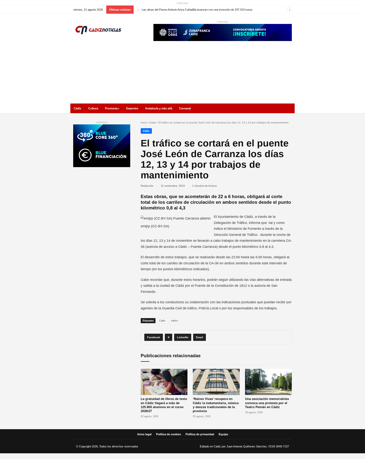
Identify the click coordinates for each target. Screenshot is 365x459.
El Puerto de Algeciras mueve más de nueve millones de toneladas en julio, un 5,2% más (197, 9)
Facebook (153, 337)
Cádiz (77, 108)
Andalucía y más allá (158, 108)
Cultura (93, 108)
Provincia (111, 108)
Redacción (147, 185)
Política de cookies (168, 434)
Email (199, 337)
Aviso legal (144, 434)
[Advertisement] (182, 75)
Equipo (223, 434)
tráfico (174, 320)
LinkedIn (182, 337)
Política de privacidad (200, 434)
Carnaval (185, 108)
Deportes (132, 108)
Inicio (144, 122)
